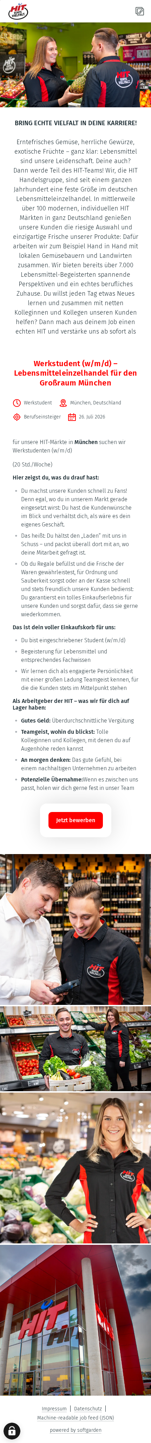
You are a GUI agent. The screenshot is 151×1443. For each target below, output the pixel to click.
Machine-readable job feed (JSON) (75, 1418)
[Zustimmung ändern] (12, 1431)
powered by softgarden (75, 1430)
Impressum (54, 1409)
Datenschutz (88, 1409)
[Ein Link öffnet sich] (33, 11)
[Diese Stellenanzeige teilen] (139, 11)
